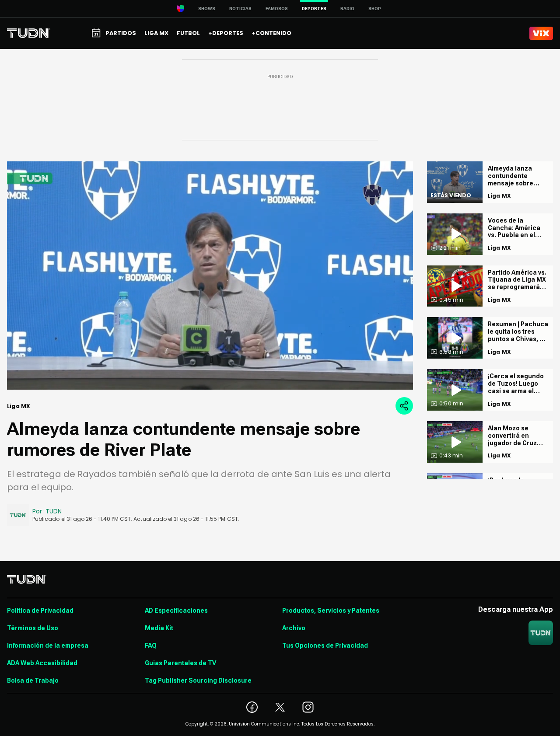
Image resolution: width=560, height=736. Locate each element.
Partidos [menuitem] (120, 33)
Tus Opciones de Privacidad (325, 645)
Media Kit (159, 627)
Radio (347, 8)
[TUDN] (28, 33)
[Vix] (541, 33)
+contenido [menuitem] (271, 33)
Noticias (240, 8)
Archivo (293, 627)
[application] (210, 275)
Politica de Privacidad (40, 610)
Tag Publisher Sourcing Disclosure (198, 680)
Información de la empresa (47, 645)
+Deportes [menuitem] (225, 33)
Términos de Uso (32, 627)
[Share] (404, 406)
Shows (206, 8)
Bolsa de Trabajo (33, 680)
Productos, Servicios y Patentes (330, 610)
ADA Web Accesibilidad (42, 662)
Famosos (277, 8)
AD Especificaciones (176, 610)
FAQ (151, 645)
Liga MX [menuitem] (156, 33)
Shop (374, 8)
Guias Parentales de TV (180, 662)
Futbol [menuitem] (188, 33)
